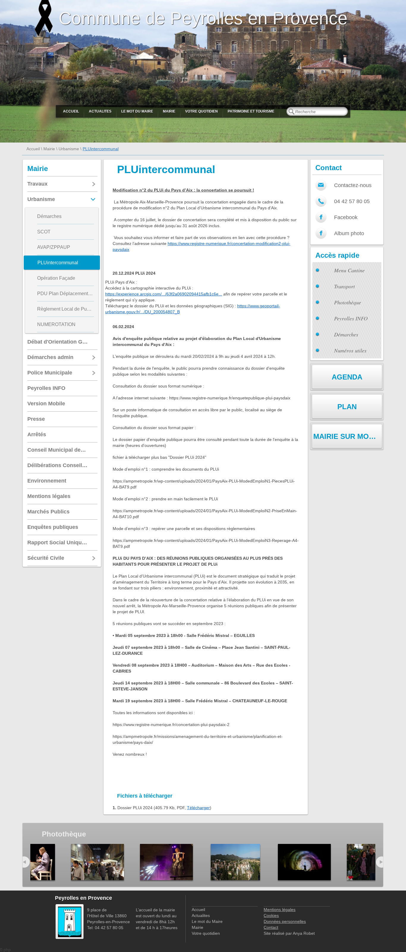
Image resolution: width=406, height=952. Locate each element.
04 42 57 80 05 (352, 201)
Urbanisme (69, 148)
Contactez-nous (353, 185)
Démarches (346, 334)
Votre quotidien (201, 111)
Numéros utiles (350, 350)
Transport (344, 286)
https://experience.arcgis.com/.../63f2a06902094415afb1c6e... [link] (163, 294)
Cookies (271, 915)
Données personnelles (285, 921)
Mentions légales (279, 909)
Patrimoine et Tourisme (251, 111)
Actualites (100, 111)
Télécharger (198, 807)
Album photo (349, 233)
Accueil (71, 111)
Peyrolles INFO (351, 318)
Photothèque (347, 302)
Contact (271, 927)
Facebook (346, 217)
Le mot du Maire (137, 111)
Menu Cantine (349, 270)
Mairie (169, 111)
